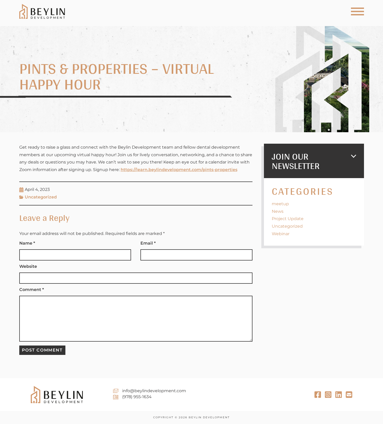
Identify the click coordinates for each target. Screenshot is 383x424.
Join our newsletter (296, 161)
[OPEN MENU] (357, 11)
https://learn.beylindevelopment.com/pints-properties (179, 169)
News (277, 211)
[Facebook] (317, 394)
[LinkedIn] (349, 394)
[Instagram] (328, 394)
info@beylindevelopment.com (154, 390)
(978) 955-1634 (137, 396)
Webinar (280, 233)
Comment (31, 290)
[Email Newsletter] (338, 394)
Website (28, 266)
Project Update (288, 218)
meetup (280, 203)
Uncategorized (41, 197)
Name (27, 243)
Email (148, 243)
